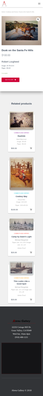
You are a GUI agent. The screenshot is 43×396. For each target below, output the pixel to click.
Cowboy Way (21, 196)
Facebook (21, 384)
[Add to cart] (31, 148)
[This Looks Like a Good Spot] (21, 268)
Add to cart (9, 80)
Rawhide (21, 136)
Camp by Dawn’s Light (21, 237)
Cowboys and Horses (12, 12)
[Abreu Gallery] (5, 3)
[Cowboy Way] (21, 173)
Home (3, 12)
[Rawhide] (21, 120)
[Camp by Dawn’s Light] (21, 224)
